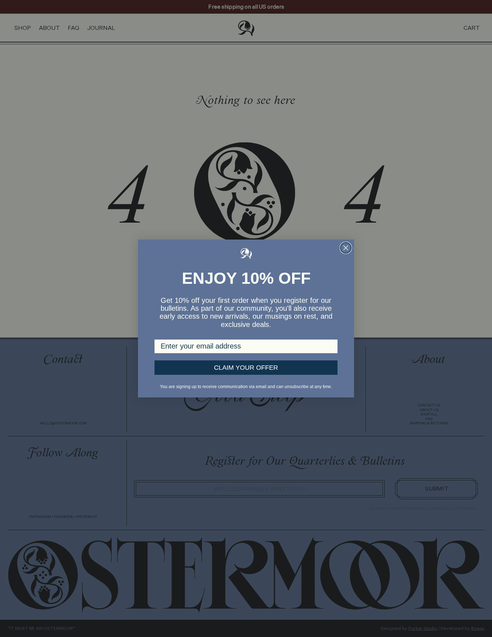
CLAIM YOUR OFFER (246, 367)
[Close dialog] (345, 247)
